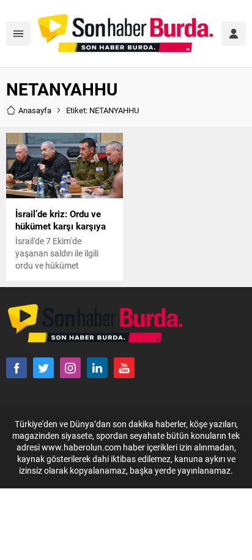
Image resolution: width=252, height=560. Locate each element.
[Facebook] (16, 367)
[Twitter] (43, 367)
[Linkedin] (97, 367)
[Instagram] (70, 367)
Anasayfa (34, 110)
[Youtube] (124, 367)
